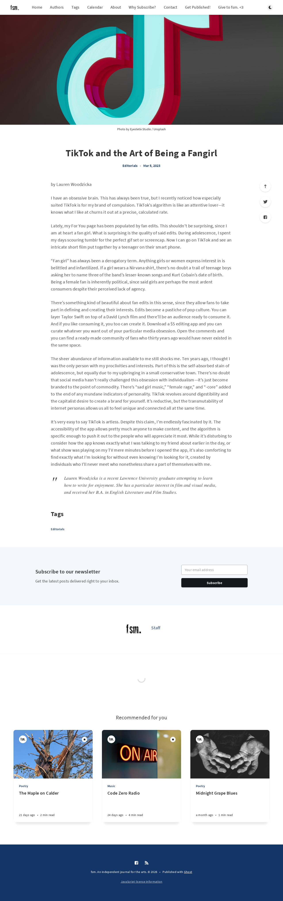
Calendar (95, 7)
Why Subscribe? (142, 7)
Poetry (23, 786)
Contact (170, 7)
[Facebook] (265, 217)
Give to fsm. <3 (231, 7)
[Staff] (133, 629)
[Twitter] (265, 201)
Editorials (130, 166)
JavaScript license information (142, 882)
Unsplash (159, 129)
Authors (57, 7)
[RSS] (146, 863)
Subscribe (214, 583)
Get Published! (197, 7)
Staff (156, 627)
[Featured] (84, 739)
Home (37, 7)
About (116, 7)
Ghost (188, 872)
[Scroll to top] (265, 186)
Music (111, 786)
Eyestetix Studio (140, 129)
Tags (75, 7)
